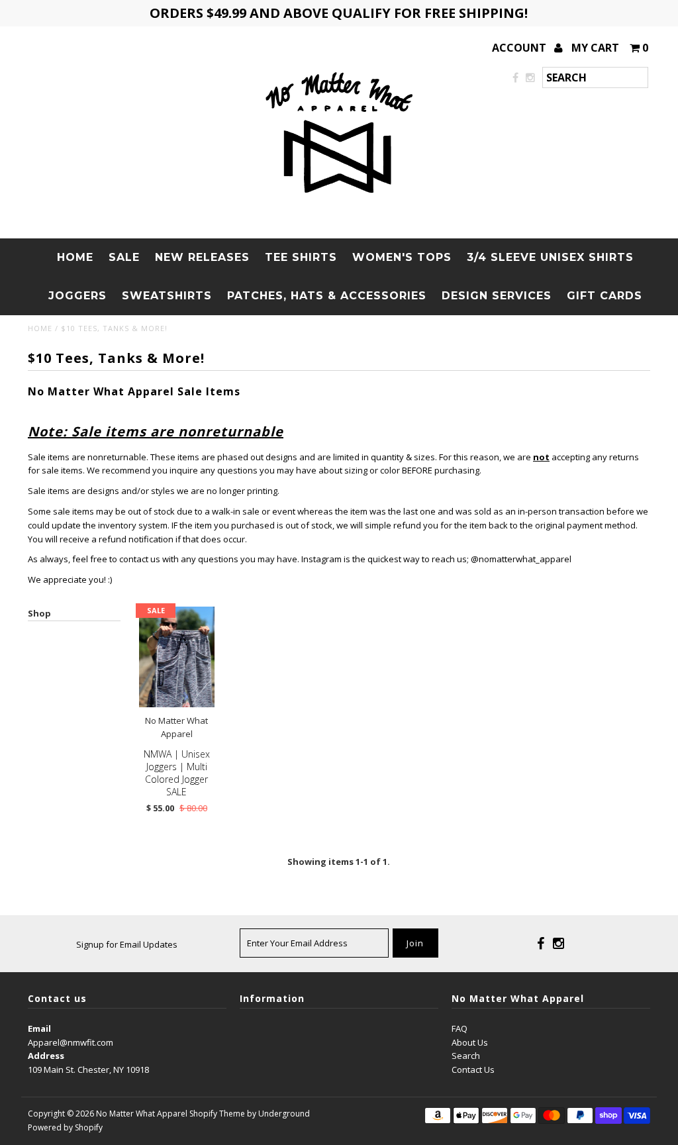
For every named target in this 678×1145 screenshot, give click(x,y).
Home (75, 257)
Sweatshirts (167, 295)
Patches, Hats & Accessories (326, 295)
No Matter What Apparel (141, 1113)
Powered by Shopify (65, 1127)
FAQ (459, 1028)
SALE (124, 257)
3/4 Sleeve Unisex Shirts (550, 257)
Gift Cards (604, 295)
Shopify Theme (217, 1113)
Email (39, 1028)
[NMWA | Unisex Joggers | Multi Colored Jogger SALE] (177, 657)
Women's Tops (402, 257)
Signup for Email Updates (126, 944)
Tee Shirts (301, 257)
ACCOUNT (520, 47)
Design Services (497, 295)
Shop (39, 613)
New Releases (202, 257)
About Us (470, 1042)
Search (466, 1056)
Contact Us (473, 1069)
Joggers (77, 295)
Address (46, 1056)
